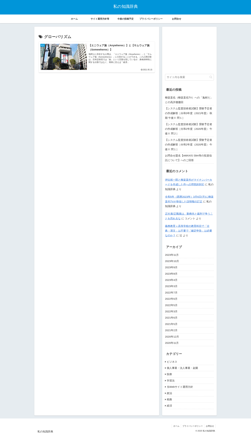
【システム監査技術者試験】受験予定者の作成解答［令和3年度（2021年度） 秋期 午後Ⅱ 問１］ (188, 113)
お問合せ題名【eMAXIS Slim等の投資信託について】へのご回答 (188, 158)
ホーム (176, 426)
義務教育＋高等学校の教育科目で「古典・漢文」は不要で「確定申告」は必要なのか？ (188, 231)
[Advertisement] (97, 100)
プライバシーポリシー (192, 426)
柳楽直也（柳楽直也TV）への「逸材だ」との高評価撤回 (189, 100)
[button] (210, 77)
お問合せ (210, 426)
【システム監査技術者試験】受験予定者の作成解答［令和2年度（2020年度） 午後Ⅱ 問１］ (188, 144)
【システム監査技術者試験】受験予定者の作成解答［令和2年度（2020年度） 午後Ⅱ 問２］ (188, 129)
